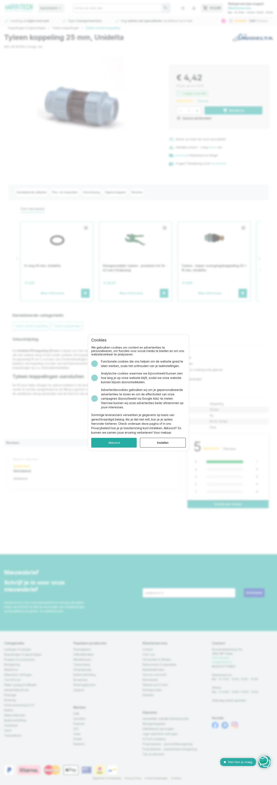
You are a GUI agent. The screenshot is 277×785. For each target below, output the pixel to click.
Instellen (163, 442)
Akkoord (114, 442)
